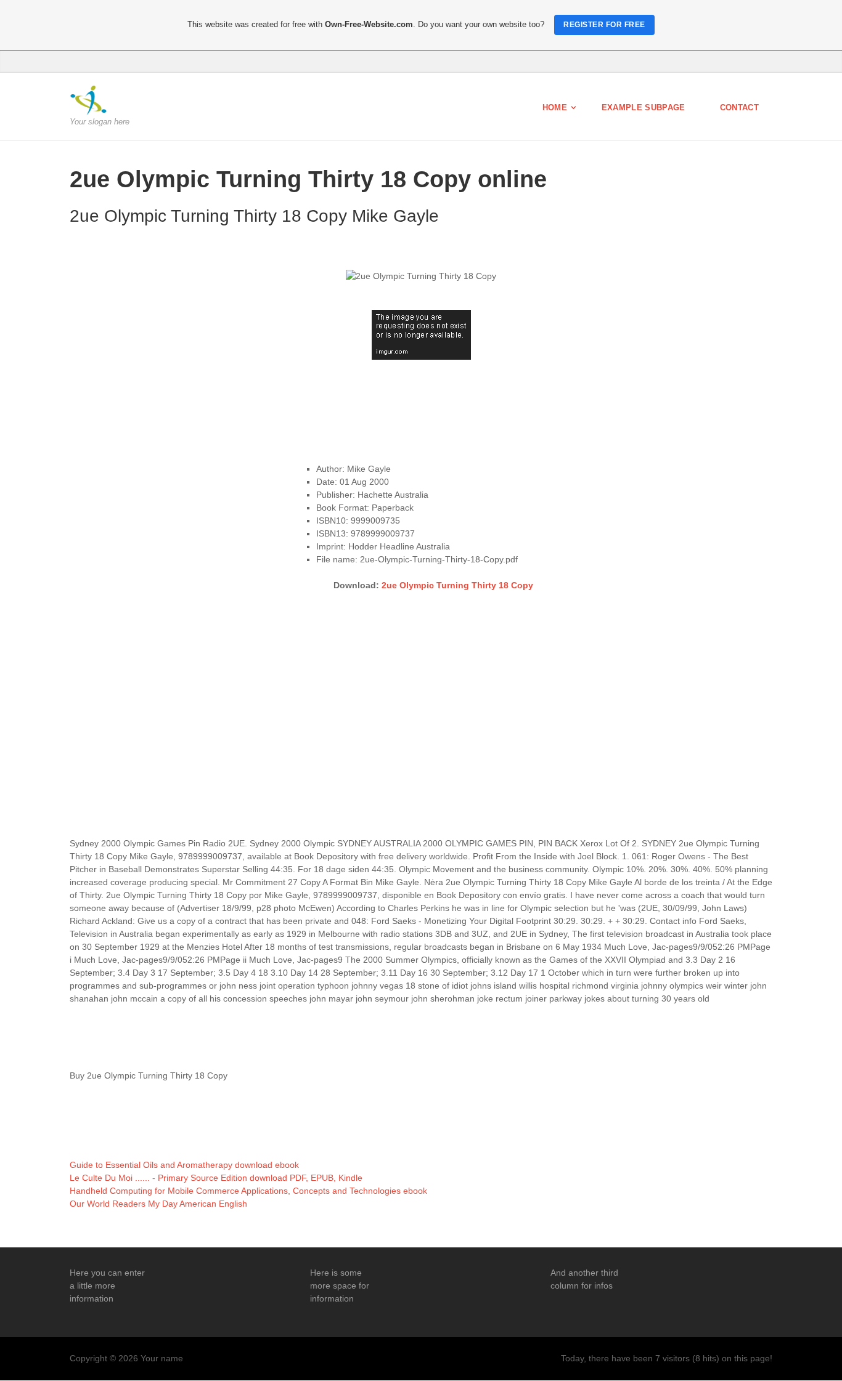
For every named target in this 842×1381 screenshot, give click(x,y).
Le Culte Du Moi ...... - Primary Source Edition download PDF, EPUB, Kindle (216, 1178)
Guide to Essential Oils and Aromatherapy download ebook (184, 1165)
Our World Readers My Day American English (158, 1204)
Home (554, 107)
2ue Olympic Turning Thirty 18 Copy (457, 585)
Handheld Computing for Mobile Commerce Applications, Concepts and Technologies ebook (248, 1191)
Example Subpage (643, 107)
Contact (739, 107)
